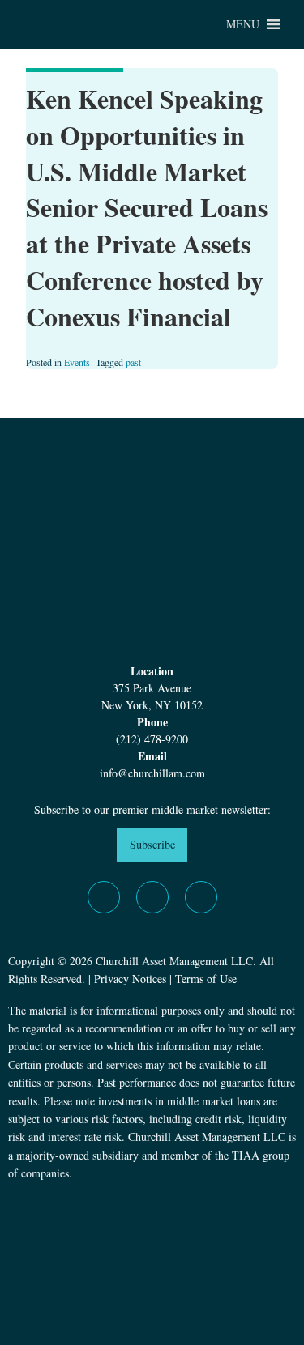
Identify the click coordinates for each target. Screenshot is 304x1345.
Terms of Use (206, 978)
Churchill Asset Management (97, 24)
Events (77, 361)
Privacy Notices (130, 978)
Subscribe (152, 844)
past (133, 361)
